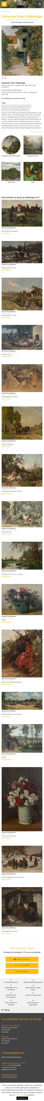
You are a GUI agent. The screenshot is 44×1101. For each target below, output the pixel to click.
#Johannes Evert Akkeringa (11, 106)
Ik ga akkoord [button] (22, 1098)
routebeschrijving (22, 971)
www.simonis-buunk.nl (9, 1067)
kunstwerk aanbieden (9, 1077)
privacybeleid (19, 1095)
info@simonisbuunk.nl (22, 959)
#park (26, 110)
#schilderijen (26, 106)
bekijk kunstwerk (6, 233)
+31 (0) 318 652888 (22, 965)
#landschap (19, 110)
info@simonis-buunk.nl (9, 1070)
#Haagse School (7, 110)
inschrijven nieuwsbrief (9, 1075)
